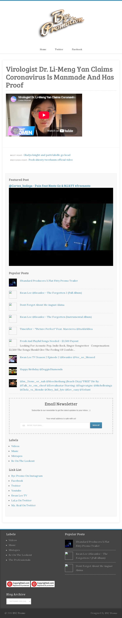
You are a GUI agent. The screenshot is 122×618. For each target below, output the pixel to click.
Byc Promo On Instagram (27, 475)
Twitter (59, 49)
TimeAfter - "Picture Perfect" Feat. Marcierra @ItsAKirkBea (56, 329)
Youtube (16, 490)
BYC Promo (111, 613)
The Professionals (19, 559)
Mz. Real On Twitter (23, 505)
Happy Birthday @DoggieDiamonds (41, 369)
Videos (15, 446)
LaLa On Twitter (21, 500)
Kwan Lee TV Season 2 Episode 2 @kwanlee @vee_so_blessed (57, 357)
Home (43, 49)
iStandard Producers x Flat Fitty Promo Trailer (49, 280)
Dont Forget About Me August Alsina (42, 304)
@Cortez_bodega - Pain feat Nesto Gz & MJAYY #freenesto (49, 186)
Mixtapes (16, 456)
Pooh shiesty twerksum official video (51, 159)
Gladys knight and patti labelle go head (47, 155)
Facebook (77, 49)
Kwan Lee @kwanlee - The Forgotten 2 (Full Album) (51, 292)
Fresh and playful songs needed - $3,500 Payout (49, 341)
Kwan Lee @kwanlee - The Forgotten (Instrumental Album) (56, 316)
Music (14, 451)
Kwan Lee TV (19, 495)
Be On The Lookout (23, 460)
